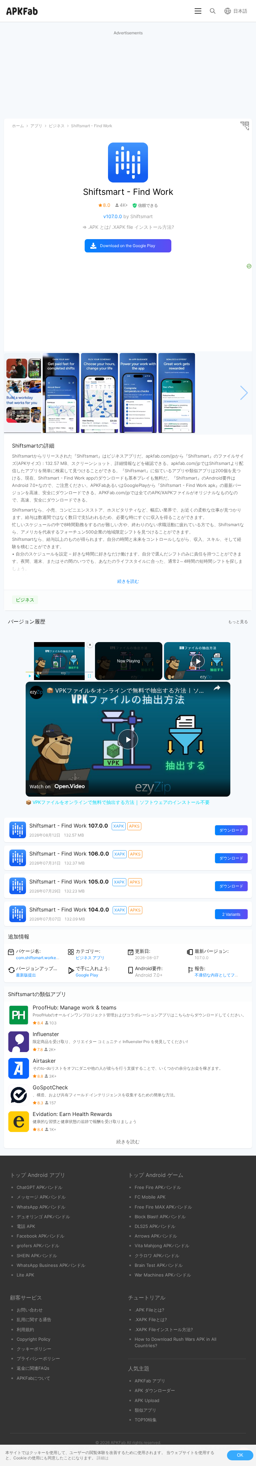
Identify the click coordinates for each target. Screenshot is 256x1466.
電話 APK (26, 1226)
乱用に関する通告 (34, 1319)
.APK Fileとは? (149, 1309)
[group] (22, 393)
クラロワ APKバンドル (157, 1255)
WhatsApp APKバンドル (41, 1207)
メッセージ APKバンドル (41, 1197)
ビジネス (25, 599)
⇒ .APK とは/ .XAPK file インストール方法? (128, 227)
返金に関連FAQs (33, 1368)
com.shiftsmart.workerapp (40, 957)
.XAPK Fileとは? (151, 1319)
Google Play (87, 974)
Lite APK (25, 1275)
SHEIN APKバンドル (37, 1255)
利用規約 (25, 1329)
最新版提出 (26, 974)
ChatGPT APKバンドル (39, 1187)
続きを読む (128, 1141)
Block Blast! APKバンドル (160, 1216)
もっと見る (238, 621)
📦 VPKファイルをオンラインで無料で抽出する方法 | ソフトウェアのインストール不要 (127, 690)
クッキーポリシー (34, 1348)
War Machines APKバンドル (163, 1275)
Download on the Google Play (127, 245)
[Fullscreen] (89, 676)
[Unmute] (38, 676)
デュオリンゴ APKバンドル (43, 1216)
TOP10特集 (146, 1419)
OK (240, 1455)
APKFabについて (33, 1378)
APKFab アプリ (150, 1380)
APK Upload (147, 1400)
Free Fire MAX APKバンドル (163, 1207)
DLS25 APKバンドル (155, 1226)
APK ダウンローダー (155, 1390)
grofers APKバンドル (38, 1245)
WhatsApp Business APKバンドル (51, 1265)
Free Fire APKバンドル (158, 1187)
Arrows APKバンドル (156, 1236)
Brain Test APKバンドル (159, 1265)
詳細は (103, 1457)
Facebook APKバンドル (40, 1236)
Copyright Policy (33, 1339)
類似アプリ (145, 1410)
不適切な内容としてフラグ (219, 974)
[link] (36, 692)
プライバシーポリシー (38, 1358)
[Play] (30, 676)
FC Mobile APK (150, 1197)
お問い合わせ (30, 1309)
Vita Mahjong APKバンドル (162, 1245)
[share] (217, 688)
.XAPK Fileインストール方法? (164, 1329)
